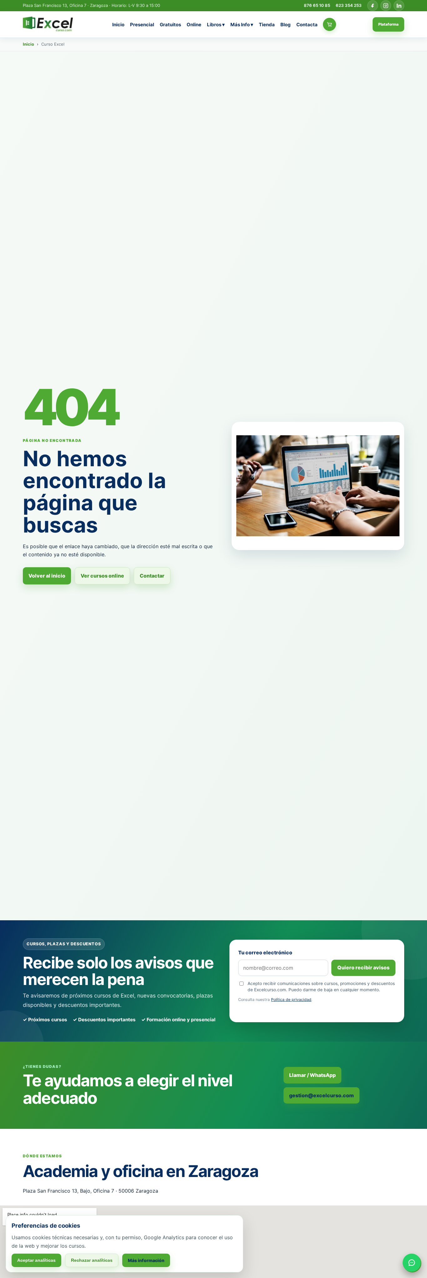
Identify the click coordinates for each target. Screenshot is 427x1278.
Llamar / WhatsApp (312, 1075)
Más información (146, 1260)
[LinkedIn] (399, 5)
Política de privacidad (291, 999)
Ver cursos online (102, 576)
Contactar (152, 576)
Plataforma (388, 24)
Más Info (241, 25)
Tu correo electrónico (265, 952)
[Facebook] (372, 5)
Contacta (307, 25)
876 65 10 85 (317, 5)
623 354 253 (349, 5)
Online (194, 25)
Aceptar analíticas (36, 1260)
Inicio (118, 25)
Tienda (267, 25)
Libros (216, 25)
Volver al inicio (46, 576)
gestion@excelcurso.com (321, 1095)
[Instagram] (385, 5)
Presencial (142, 25)
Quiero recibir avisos (363, 967)
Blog (285, 25)
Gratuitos (170, 25)
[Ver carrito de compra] (329, 24)
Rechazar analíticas (92, 1260)
